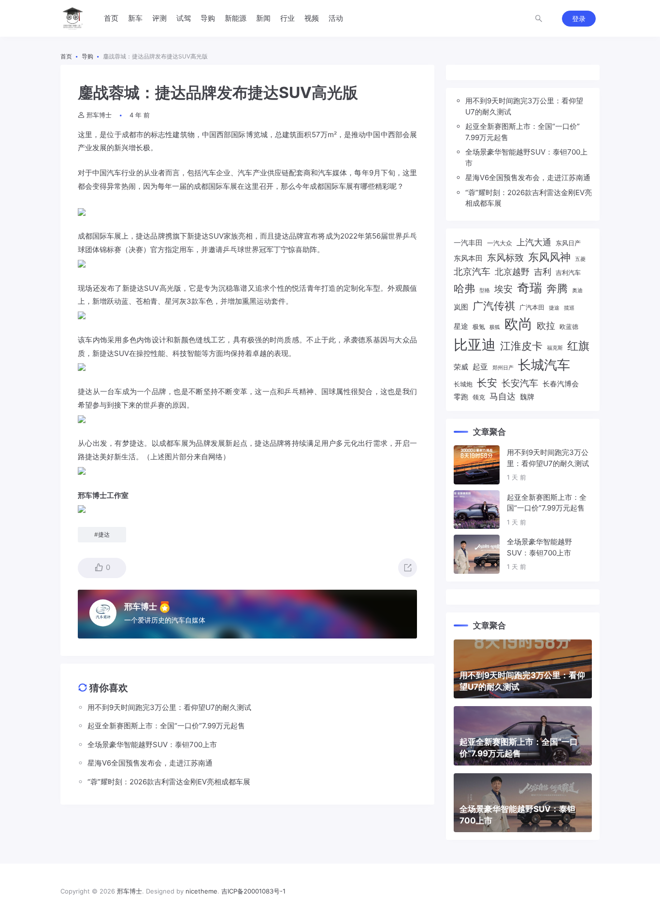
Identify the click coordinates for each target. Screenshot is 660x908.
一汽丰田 (468, 243)
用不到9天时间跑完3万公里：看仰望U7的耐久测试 (524, 106)
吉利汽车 (568, 272)
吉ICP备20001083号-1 (253, 891)
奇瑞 (529, 287)
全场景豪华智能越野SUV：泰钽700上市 (526, 157)
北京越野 (512, 272)
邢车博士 (99, 115)
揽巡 (569, 308)
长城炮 (463, 384)
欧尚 (518, 323)
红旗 (578, 346)
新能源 (235, 18)
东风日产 (568, 243)
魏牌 (527, 397)
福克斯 (555, 348)
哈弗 (464, 288)
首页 (111, 18)
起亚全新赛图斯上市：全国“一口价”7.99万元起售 (522, 132)
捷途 (554, 308)
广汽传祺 (494, 305)
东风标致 (505, 257)
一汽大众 (499, 243)
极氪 (479, 326)
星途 (461, 326)
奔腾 (557, 288)
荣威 (461, 367)
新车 (135, 18)
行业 (287, 18)
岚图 (461, 307)
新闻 (263, 18)
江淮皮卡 (521, 345)
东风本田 (468, 258)
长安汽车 (520, 383)
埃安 (503, 289)
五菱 (580, 259)
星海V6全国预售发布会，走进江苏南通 (527, 177)
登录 (579, 18)
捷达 (143, 236)
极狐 (494, 327)
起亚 (480, 366)
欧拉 (546, 325)
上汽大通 (534, 242)
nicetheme (201, 891)
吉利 (542, 272)
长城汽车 (544, 364)
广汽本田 (532, 307)
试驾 (183, 18)
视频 (311, 18)
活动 (336, 18)
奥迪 (577, 290)
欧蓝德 (569, 326)
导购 (208, 18)
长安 (487, 382)
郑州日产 (503, 368)
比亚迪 (475, 344)
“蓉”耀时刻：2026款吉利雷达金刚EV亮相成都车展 (528, 198)
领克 (479, 397)
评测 (159, 18)
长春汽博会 (561, 384)
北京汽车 (472, 271)
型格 (484, 290)
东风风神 (549, 256)
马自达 (502, 396)
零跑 (461, 397)
